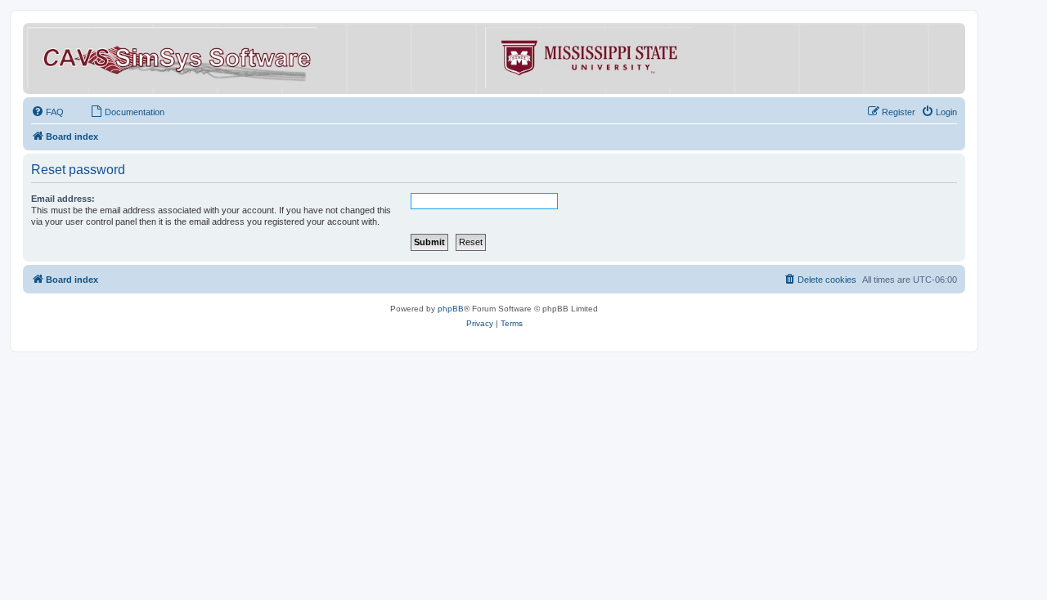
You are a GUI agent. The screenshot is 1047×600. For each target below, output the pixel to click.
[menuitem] (47, 112)
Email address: (63, 199)
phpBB (451, 308)
